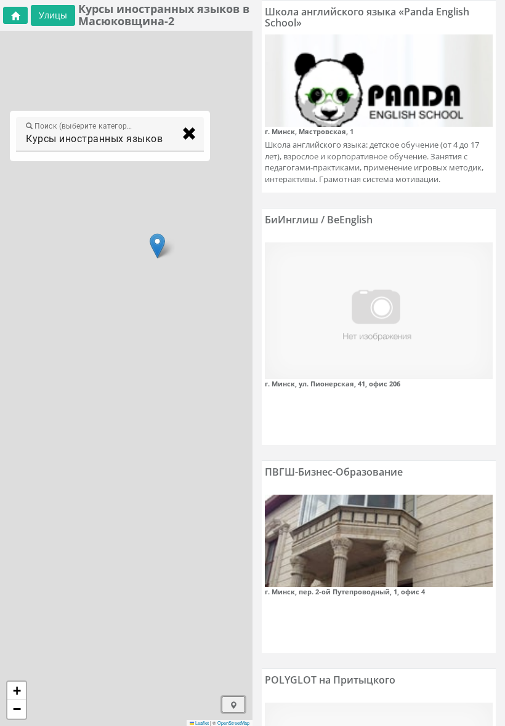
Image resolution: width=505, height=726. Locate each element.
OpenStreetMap (233, 722)
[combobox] (99, 139)
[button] (157, 245)
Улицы (53, 15)
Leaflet (201, 722)
